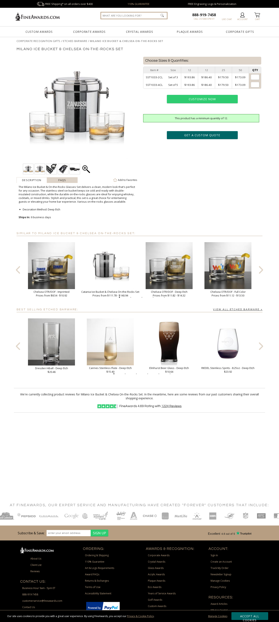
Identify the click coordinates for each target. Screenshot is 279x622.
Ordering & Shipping (97, 555)
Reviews (171, 406)
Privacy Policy (218, 587)
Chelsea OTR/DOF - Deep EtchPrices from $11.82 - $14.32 (169, 293)
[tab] (32, 180)
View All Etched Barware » (237, 309)
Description (31, 180)
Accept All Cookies (249, 617)
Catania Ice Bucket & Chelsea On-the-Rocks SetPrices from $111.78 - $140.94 (110, 293)
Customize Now (202, 99)
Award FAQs (92, 574)
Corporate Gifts (240, 32)
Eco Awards (154, 587)
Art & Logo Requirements (99, 568)
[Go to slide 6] (170, 374)
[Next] (261, 269)
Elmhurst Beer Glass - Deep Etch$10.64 (169, 369)
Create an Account (221, 561)
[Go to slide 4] (153, 297)
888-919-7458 (204, 14)
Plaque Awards (190, 32)
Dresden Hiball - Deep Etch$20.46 (51, 370)
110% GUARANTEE (138, 4)
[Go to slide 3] (142, 297)
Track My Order (220, 568)
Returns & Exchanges (97, 580)
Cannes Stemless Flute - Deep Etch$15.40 (110, 369)
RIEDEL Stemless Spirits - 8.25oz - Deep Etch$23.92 (227, 369)
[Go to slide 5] (164, 297)
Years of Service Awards (162, 593)
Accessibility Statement (98, 593)
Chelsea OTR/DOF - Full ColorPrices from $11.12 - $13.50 (228, 293)
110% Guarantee (94, 561)
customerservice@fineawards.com (42, 601)
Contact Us (28, 607)
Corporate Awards (89, 32)
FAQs (62, 180)
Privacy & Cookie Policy (140, 616)
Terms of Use (92, 587)
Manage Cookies (217, 616)
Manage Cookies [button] (220, 580)
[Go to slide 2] (131, 297)
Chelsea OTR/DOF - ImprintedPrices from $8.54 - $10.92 (51, 293)
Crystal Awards (139, 32)
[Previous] (18, 269)
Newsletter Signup (221, 574)
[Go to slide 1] (119, 297)
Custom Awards (39, 32)
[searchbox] (133, 15)
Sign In (214, 555)
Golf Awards (155, 600)
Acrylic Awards (156, 574)
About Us (35, 558)
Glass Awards (156, 568)
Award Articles (219, 604)
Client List (35, 565)
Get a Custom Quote (202, 135)
